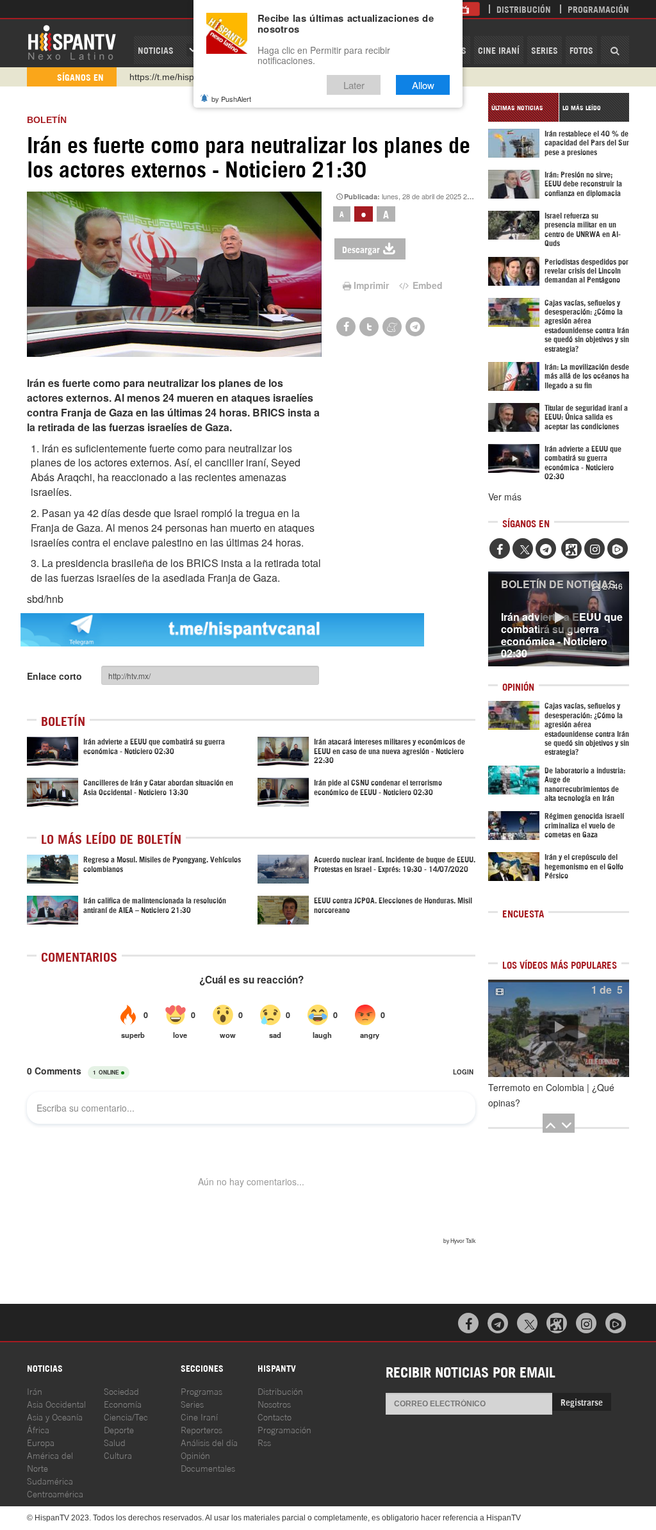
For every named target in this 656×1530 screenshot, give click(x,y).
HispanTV (72, 41)
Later (354, 85)
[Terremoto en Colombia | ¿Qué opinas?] (558, 1028)
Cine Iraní (499, 49)
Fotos (581, 49)
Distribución (523, 8)
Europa (40, 1442)
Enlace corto (54, 676)
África (38, 1429)
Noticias (156, 49)
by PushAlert (231, 99)
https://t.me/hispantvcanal (181, 77)
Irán (34, 1390)
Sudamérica (50, 1480)
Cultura (118, 1454)
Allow (423, 85)
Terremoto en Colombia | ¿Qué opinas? (551, 1095)
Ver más (504, 496)
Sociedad (121, 1390)
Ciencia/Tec (126, 1416)
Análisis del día (209, 1442)
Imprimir (371, 285)
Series (544, 49)
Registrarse (582, 1401)
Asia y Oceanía (55, 1416)
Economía (123, 1403)
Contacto (274, 1416)
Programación (598, 8)
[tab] (523, 107)
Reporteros (201, 1429)
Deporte (119, 1429)
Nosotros (274, 1403)
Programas (201, 1390)
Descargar (361, 249)
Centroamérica (55, 1493)
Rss (264, 1442)
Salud (115, 1442)
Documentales (208, 1467)
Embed (426, 285)
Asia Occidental (56, 1403)
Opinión (195, 1454)
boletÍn (47, 120)
